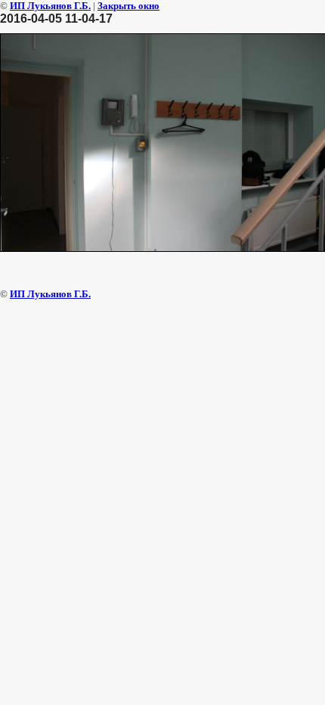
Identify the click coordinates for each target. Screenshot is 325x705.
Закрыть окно (128, 5)
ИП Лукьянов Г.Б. (50, 5)
